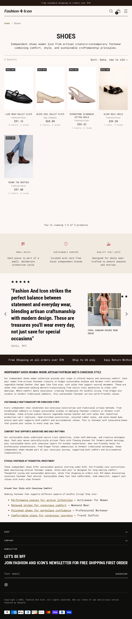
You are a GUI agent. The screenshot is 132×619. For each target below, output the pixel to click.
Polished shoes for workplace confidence (41, 510)
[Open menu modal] (125, 11)
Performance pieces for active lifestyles (42, 500)
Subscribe (122, 573)
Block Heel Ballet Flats (50, 114)
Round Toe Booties (18, 182)
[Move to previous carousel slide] (5, 314)
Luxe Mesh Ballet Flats (19, 114)
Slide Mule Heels (113, 114)
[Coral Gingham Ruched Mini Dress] (104, 309)
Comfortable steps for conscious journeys (42, 515)
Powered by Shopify (15, 602)
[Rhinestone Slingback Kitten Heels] (82, 88)
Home (7, 23)
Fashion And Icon (35, 599)
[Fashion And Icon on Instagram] (6, 585)
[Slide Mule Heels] (113, 88)
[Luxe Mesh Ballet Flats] (18, 88)
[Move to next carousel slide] (126, 314)
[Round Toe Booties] (18, 156)
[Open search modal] (111, 11)
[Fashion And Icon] (18, 11)
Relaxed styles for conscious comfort (38, 505)
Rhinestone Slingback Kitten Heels (82, 115)
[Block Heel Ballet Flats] (50, 88)
